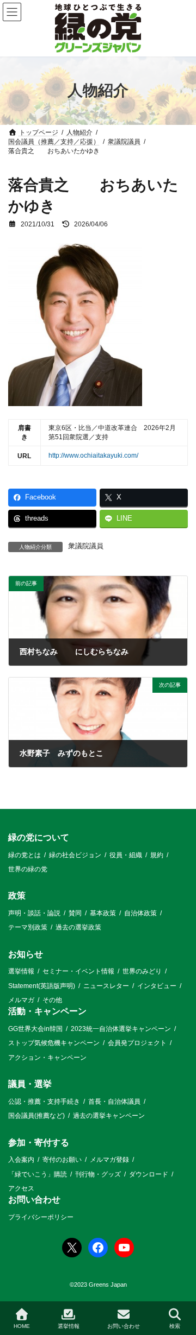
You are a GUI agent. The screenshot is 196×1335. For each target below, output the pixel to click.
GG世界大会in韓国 (35, 1029)
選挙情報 (21, 971)
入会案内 (21, 1159)
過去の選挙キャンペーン (109, 1115)
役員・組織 (125, 855)
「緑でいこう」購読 (37, 1174)
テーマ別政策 (27, 928)
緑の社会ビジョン (75, 855)
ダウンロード (148, 1174)
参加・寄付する (38, 1142)
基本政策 (103, 913)
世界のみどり (142, 971)
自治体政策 (140, 913)
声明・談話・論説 (34, 913)
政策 (17, 896)
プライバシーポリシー (41, 1217)
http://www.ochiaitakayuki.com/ (93, 455)
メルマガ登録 (109, 1159)
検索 (174, 1326)
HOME (22, 1326)
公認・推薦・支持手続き (44, 1101)
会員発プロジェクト (137, 1043)
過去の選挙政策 (78, 928)
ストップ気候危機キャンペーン (54, 1043)
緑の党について (38, 837)
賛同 (75, 913)
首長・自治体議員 (114, 1101)
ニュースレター (106, 986)
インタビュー (156, 986)
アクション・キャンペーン (47, 1057)
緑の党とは (24, 855)
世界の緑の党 (27, 869)
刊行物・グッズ (98, 1174)
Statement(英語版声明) (41, 986)
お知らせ (25, 954)
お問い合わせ (34, 1200)
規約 (156, 855)
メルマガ (21, 1000)
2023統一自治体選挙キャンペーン (121, 1029)
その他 (52, 1000)
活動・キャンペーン (47, 1011)
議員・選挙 (30, 1084)
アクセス (21, 1188)
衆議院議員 (85, 546)
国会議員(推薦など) (36, 1115)
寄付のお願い (62, 1159)
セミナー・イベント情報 (78, 971)
